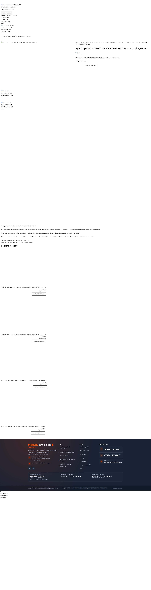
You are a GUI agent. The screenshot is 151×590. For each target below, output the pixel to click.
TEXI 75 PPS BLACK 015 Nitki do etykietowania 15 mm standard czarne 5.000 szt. (24, 380)
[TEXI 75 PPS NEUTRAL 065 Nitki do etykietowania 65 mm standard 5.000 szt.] (28, 405)
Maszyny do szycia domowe (67, 452)
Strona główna (80, 42)
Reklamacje (83, 454)
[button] (39, 294)
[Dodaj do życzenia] (44, 285)
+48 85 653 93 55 (6, 3)
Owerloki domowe (64, 455)
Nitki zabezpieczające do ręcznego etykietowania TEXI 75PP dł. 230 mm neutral (23, 334)
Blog (81, 468)
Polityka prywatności (85, 465)
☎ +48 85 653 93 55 (7, 1)
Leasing (82, 458)
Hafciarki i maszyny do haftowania (66, 465)
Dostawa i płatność (85, 447)
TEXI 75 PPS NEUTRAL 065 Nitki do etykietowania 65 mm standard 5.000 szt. (23, 426)
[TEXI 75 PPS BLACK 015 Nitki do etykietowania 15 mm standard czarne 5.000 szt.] (30, 359)
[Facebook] (29, 468)
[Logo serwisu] (13, 6)
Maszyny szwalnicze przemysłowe (65, 447)
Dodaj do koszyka (90, 65)
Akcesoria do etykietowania (118, 42)
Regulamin (83, 461)
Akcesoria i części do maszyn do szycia (97, 42)
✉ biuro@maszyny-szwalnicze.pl (24, 1)
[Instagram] (33, 468)
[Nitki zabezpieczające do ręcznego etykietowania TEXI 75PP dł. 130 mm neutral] (29, 265)
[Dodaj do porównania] (35, 285)
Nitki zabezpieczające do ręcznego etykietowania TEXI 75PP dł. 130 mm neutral (23, 287)
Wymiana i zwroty (84, 450)
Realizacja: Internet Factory (117, 488)
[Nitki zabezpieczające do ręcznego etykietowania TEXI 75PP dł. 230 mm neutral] (29, 312)
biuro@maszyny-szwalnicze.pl (21, 3)
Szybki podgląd (40, 285)
